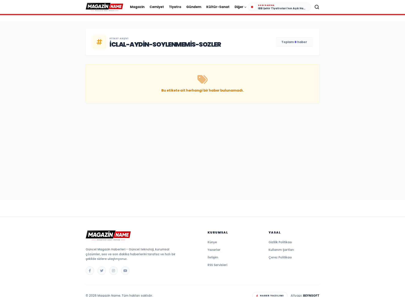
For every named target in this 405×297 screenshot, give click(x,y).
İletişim (213, 257)
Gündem (193, 7)
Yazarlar (214, 250)
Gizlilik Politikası (280, 242)
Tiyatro (175, 7)
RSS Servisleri (217, 265)
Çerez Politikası (280, 257)
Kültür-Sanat (218, 7)
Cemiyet (157, 7)
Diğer (239, 7)
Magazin (137, 7)
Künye (212, 242)
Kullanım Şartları (281, 250)
